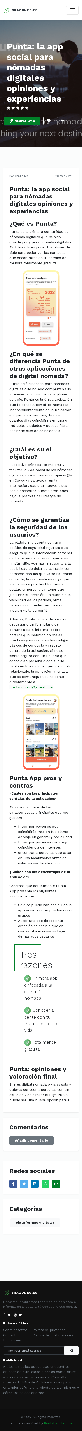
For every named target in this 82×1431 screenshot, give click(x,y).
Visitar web (25, 121)
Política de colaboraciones (53, 1335)
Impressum (12, 1340)
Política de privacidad (49, 1330)
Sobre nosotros (15, 1330)
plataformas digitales (35, 1222)
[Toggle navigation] (72, 10)
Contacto (10, 1335)
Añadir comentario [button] (31, 1140)
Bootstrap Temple (58, 1423)
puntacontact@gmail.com (31, 687)
